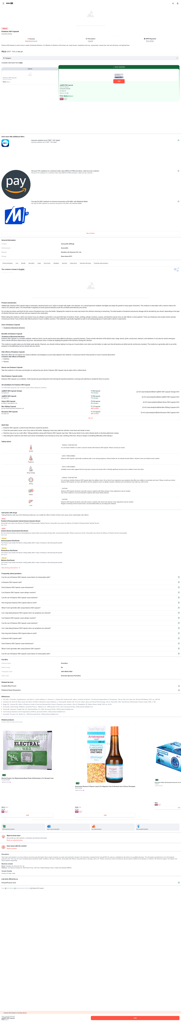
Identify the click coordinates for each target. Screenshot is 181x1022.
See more (4, 525)
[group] (90, 13)
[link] (9, 3)
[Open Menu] (3, 3)
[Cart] (177, 3)
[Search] (172, 3)
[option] (8, 263)
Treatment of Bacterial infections (14, 328)
